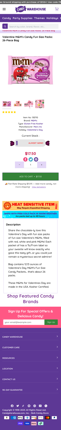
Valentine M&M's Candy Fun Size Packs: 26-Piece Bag (27, 38)
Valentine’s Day (35, 129)
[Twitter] (17, 406)
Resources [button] (8, 358)
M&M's (34, 120)
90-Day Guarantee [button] (12, 390)
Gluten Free (30, 123)
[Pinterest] (29, 406)
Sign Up (51, 322)
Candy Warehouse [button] (12, 337)
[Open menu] (6, 9)
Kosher (39, 123)
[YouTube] (40, 406)
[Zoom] (8, 92)
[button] (6, 18)
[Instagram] (34, 406)
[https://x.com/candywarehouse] (46, 406)
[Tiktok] (23, 406)
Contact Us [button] (8, 379)
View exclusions (39, 187)
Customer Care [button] (11, 347)
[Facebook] (12, 406)
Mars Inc (38, 126)
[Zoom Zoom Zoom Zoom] (30, 70)
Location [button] (7, 368)
